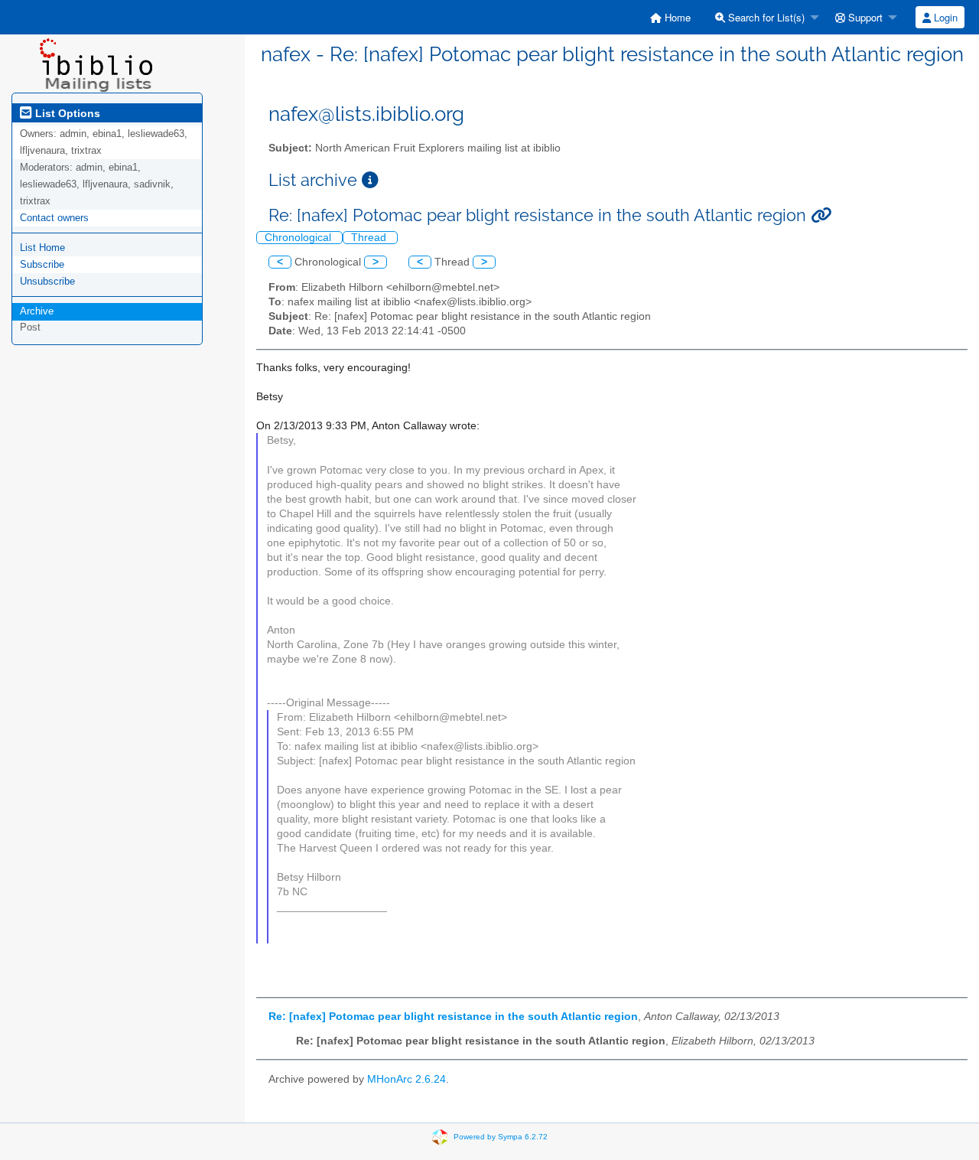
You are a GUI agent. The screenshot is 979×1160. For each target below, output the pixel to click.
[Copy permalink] (821, 215)
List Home (42, 247)
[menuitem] (670, 17)
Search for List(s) (765, 17)
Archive (37, 311)
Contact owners (54, 217)
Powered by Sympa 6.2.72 (501, 1136)
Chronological (299, 237)
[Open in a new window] (370, 180)
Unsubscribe (47, 281)
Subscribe (42, 264)
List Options (66, 113)
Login (944, 17)
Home (676, 17)
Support (864, 17)
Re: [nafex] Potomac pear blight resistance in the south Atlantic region (453, 1016)
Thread (370, 237)
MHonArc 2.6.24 (406, 1079)
